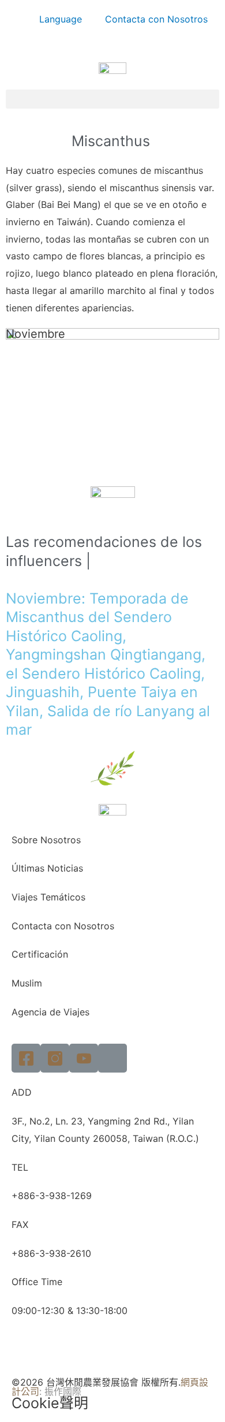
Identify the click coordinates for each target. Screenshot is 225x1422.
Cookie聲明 (50, 1403)
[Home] (112, 1058)
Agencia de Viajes (50, 1012)
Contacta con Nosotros (156, 19)
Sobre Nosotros (46, 840)
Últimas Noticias (47, 868)
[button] (112, 99)
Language (60, 19)
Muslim (27, 983)
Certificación (40, 954)
